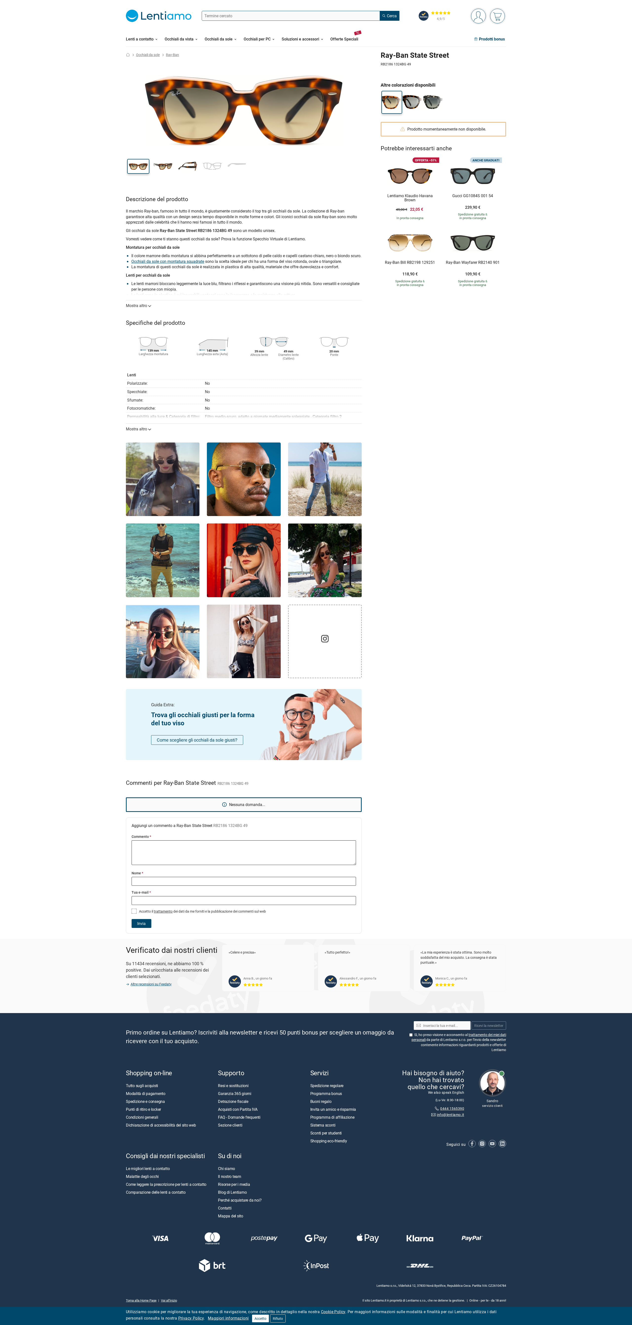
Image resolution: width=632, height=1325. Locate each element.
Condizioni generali (142, 1117)
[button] (138, 166)
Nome (137, 873)
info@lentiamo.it (450, 1114)
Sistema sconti (323, 1125)
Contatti (224, 1208)
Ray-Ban (172, 54)
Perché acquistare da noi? (239, 1200)
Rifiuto (278, 1318)
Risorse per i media (234, 1184)
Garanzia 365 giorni (234, 1093)
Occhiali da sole (148, 54)
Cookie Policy (333, 1311)
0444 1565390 (452, 1108)
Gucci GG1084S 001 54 (472, 196)
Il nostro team (229, 1176)
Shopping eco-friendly (328, 1141)
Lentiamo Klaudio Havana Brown (410, 198)
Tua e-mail (141, 892)
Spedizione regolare (326, 1085)
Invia (141, 923)
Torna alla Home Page (141, 1300)
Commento (141, 836)
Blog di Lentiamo (232, 1192)
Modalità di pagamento (145, 1093)
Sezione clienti (230, 1125)
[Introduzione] (128, 54)
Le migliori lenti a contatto (148, 1168)
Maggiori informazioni (228, 1318)
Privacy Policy (191, 1318)
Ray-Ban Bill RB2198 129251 (410, 262)
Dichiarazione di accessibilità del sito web (161, 1125)
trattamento (163, 911)
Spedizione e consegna (145, 1101)
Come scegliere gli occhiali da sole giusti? (197, 740)
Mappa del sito (230, 1216)
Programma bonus (326, 1093)
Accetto (260, 1318)
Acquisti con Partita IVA (237, 1109)
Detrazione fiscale (233, 1101)
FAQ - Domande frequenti (239, 1117)
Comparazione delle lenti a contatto (156, 1192)
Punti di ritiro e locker (143, 1109)
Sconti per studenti (326, 1133)
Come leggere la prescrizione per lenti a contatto (166, 1184)
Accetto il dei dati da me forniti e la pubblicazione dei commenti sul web (202, 911)
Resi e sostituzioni (233, 1085)
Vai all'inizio (169, 1300)
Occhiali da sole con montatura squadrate (167, 261)
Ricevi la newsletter (488, 1025)
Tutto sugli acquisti (142, 1085)
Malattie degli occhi (142, 1176)
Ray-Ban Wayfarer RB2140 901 (473, 262)
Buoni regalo (321, 1101)
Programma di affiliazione (332, 1117)
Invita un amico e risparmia (333, 1109)
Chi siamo (226, 1168)
